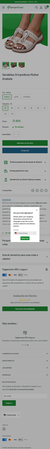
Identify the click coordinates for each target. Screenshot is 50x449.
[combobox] (21, 233)
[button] (37, 210)
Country (16, 230)
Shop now (25, 238)
